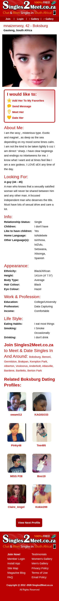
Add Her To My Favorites (28, 100)
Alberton (9, 366)
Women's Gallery (42, 558)
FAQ (10, 577)
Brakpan (23, 361)
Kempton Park (38, 361)
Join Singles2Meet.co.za (28, 345)
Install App (13, 563)
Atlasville (47, 366)
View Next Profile (29, 522)
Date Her (17, 117)
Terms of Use (40, 572)
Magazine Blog (16, 572)
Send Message (21, 106)
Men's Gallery (40, 563)
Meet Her (18, 112)
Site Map (12, 568)
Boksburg (35, 356)
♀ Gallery (34, 19)
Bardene (9, 370)
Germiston (10, 361)
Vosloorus (22, 366)
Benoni (46, 356)
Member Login (16, 558)
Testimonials (39, 554)
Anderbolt (35, 366)
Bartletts (21, 370)
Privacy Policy (40, 568)
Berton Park (34, 370)
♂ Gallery (48, 19)
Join (7, 19)
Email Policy (39, 577)
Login (20, 19)
